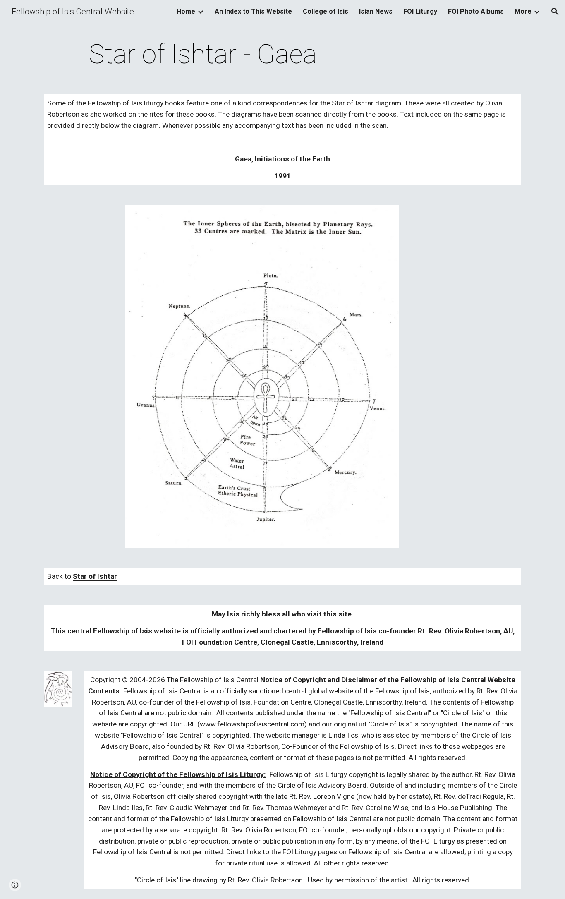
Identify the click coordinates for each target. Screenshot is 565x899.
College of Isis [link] (325, 11)
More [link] (523, 11)
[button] (555, 12)
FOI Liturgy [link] (420, 11)
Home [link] (186, 11)
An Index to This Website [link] (253, 11)
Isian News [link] (376, 11)
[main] (203, 54)
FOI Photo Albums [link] (476, 11)
